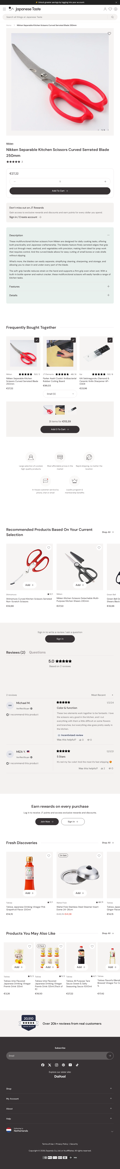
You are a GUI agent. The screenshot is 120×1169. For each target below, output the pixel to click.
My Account (12, 1098)
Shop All (106, 532)
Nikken (9, 143)
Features (14, 286)
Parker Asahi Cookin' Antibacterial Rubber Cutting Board (59, 380)
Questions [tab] (37, 652)
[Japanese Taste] (25, 9)
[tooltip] (70, 735)
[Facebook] (42, 1065)
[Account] (105, 9)
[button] (14, 161)
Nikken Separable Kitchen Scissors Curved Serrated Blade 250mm (22, 381)
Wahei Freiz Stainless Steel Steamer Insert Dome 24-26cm (77, 908)
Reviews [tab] (15, 652)
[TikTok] (77, 1065)
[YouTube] (70, 1064)
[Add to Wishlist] (109, 33)
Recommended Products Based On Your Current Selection (49, 532)
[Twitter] (49, 1065)
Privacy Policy (62, 1144)
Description (16, 235)
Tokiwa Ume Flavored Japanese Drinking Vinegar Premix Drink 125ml (17, 984)
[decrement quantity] (15, 181)
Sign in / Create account (23, 217)
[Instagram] (56, 1065)
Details (13, 295)
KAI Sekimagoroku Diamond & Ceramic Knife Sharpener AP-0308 (94, 381)
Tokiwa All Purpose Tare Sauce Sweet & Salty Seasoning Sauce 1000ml (79, 984)
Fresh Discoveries (21, 842)
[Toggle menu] (4, 9)
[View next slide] (108, 130)
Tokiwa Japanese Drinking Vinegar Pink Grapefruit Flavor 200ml (25, 908)
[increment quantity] (105, 181)
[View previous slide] (98, 130)
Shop (8, 1088)
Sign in (60, 638)
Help (8, 1118)
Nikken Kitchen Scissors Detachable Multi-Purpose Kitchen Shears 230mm (78, 599)
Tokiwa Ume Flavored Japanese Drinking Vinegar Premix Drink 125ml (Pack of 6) (49, 985)
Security (74, 1144)
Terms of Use (48, 1144)
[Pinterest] (63, 1065)
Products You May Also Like (30, 933)
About (9, 1108)
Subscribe (109, 1055)
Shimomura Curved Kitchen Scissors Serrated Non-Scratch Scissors (29, 600)
